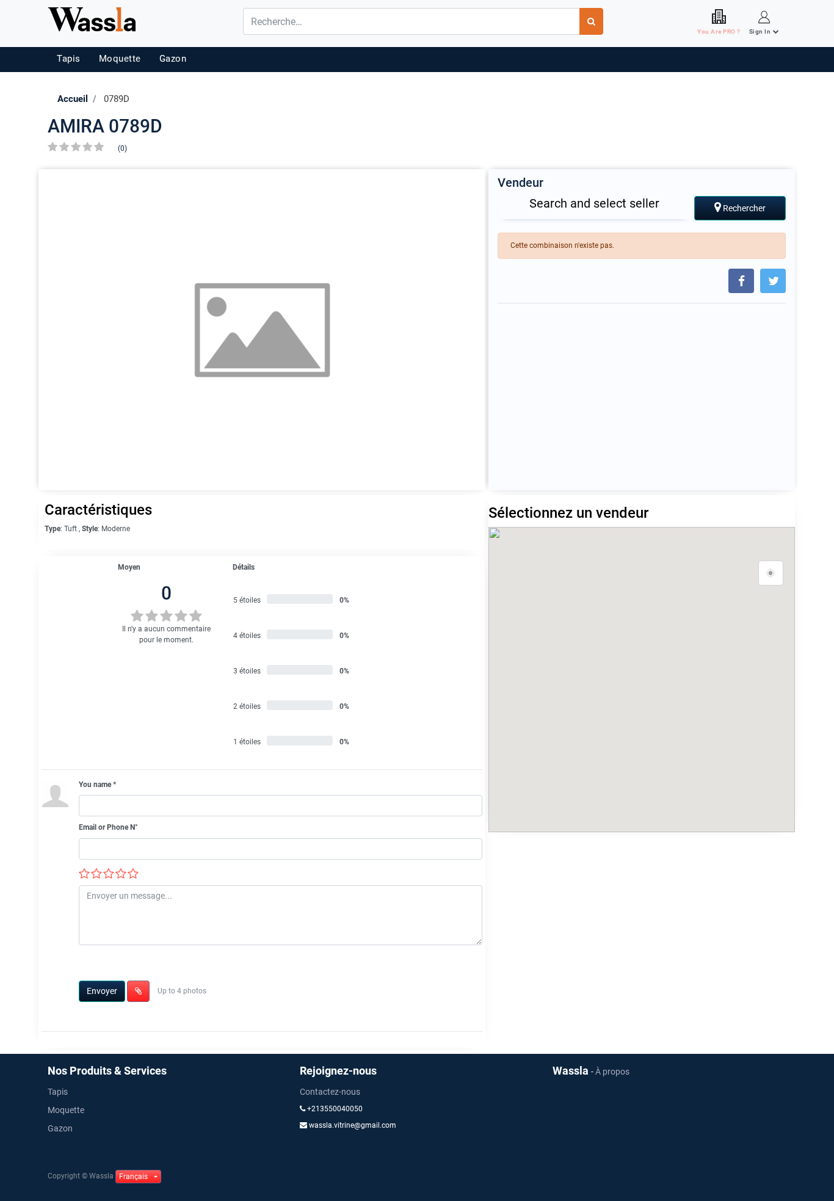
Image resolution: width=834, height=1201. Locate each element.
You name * (97, 784)
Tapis (69, 58)
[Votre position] (771, 573)
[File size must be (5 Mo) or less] (138, 991)
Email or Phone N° (108, 827)
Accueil (72, 98)
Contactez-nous (330, 1092)
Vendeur (520, 182)
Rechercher (743, 208)
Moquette (120, 58)
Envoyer (102, 991)
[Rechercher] (591, 21)
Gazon (173, 58)
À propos (612, 1071)
